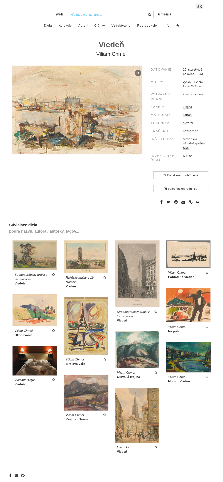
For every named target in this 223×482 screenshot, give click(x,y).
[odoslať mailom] (183, 202)
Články (99, 25)
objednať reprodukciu (182, 188)
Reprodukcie (147, 25)
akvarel (188, 123)
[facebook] (11, 475)
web (59, 14)
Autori (83, 25)
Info (167, 25)
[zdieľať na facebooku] (161, 202)
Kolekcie (65, 25)
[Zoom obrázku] (77, 110)
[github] (24, 475)
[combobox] (111, 14)
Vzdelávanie (121, 25)
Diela (48, 25)
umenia (165, 14)
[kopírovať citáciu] (198, 202)
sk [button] (199, 6)
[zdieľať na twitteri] (168, 202)
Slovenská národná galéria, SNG (194, 143)
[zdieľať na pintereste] (176, 202)
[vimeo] (17, 475)
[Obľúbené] (177, 25)
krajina (187, 106)
